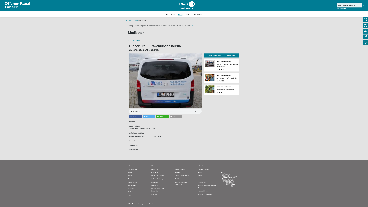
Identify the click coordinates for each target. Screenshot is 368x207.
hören (136, 20)
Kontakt (151, 204)
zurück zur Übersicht (135, 40)
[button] (135, 116)
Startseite (129, 20)
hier (192, 26)
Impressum (144, 204)
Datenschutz (135, 204)
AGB (129, 204)
